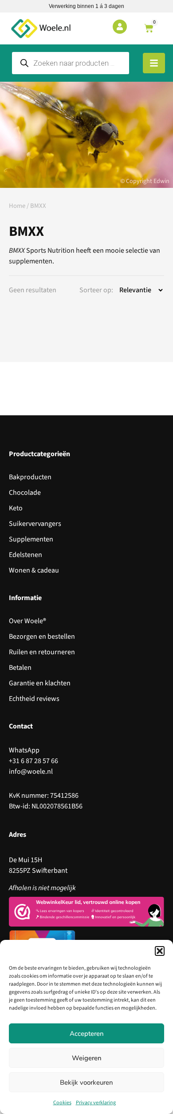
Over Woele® (27, 621)
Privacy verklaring (96, 1102)
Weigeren (87, 1058)
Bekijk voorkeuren (86, 1082)
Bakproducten (30, 477)
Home (17, 206)
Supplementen (31, 539)
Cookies (62, 1102)
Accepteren (87, 1033)
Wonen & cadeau (34, 570)
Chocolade (25, 492)
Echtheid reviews (34, 698)
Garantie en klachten (40, 683)
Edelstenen (25, 554)
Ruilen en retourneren (42, 652)
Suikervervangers (35, 523)
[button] (159, 951)
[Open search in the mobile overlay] (70, 63)
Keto (16, 508)
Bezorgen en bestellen (42, 636)
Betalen (20, 667)
